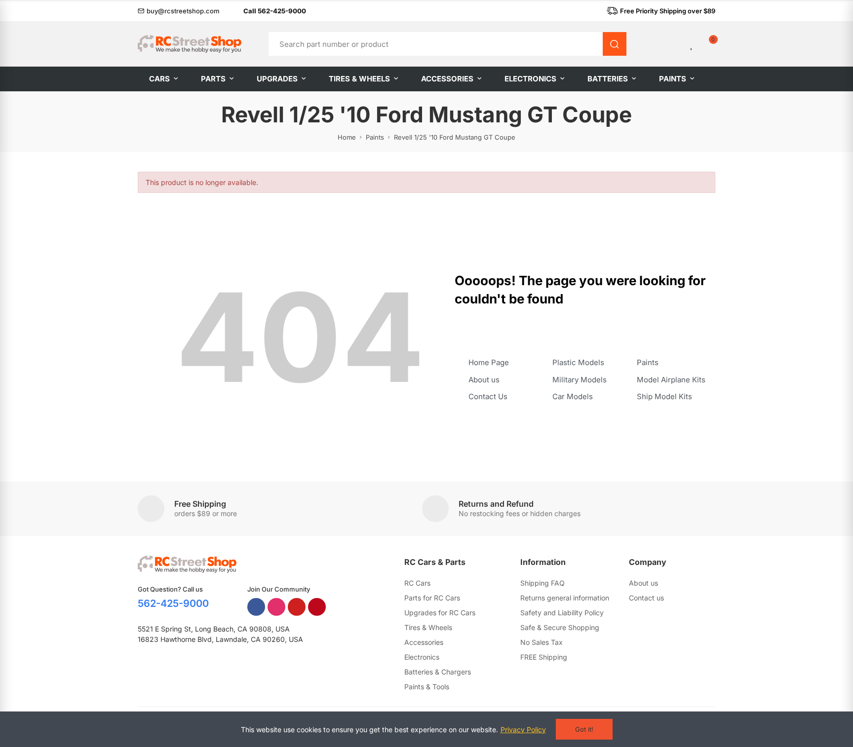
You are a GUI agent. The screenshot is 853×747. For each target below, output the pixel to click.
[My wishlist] (692, 44)
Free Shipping (200, 504)
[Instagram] (276, 607)
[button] (179, 10)
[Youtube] (297, 607)
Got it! (584, 729)
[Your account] (675, 44)
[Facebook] (256, 607)
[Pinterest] (317, 607)
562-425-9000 (173, 603)
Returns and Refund (496, 504)
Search (614, 44)
